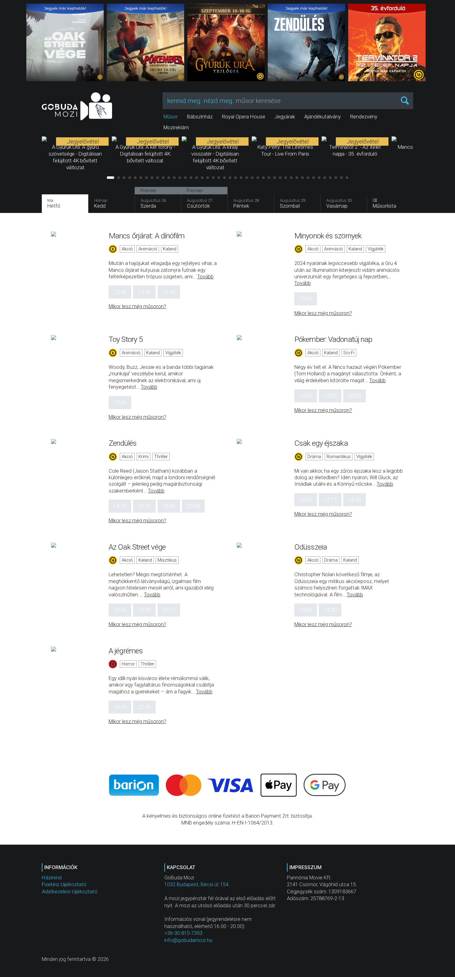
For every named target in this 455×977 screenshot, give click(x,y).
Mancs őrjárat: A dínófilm (147, 235)
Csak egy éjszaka (321, 443)
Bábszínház (200, 117)
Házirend (52, 878)
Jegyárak (285, 117)
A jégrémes (126, 650)
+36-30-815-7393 (183, 933)
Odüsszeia (310, 546)
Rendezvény (363, 117)
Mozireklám (176, 127)
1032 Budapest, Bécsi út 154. (197, 884)
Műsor (170, 117)
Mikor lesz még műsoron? (137, 306)
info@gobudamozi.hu (188, 940)
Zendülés (122, 443)
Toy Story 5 (126, 339)
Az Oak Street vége (137, 546)
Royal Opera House (243, 117)
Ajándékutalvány (322, 117)
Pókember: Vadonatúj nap (333, 339)
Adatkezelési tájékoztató (70, 892)
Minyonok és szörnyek (328, 235)
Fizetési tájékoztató (64, 884)
